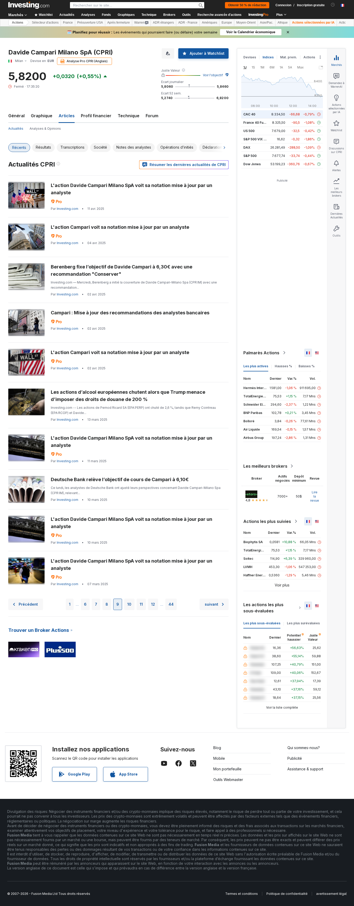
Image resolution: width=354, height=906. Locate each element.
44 (171, 604)
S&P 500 (250, 156)
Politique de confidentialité (287, 894)
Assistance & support (305, 769)
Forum (152, 115)
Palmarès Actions (261, 352)
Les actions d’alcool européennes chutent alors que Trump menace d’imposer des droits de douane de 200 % (128, 395)
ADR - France (187, 22)
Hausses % (283, 366)
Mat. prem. (288, 57)
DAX (246, 147)
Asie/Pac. (266, 22)
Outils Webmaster (228, 779)
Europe (227, 22)
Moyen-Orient (246, 22)
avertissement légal (331, 894)
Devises (249, 57)
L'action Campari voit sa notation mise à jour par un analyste (120, 227)
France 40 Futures (257, 123)
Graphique (41, 115)
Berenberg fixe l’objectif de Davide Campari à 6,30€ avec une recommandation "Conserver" (121, 270)
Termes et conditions (241, 894)
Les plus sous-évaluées (261, 623)
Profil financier (96, 115)
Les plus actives (255, 366)
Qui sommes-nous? (303, 747)
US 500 (248, 131)
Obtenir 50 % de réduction (247, 5)
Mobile (219, 758)
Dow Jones (252, 164)
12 (153, 604)
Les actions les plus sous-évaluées (263, 607)
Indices (268, 57)
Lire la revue (314, 496)
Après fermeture (118, 22)
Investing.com (67, 209)
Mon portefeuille (227, 769)
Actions (17, 22)
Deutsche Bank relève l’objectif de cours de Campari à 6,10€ (120, 479)
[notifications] (333, 4)
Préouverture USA (90, 22)
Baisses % (307, 366)
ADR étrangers (163, 22)
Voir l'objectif (213, 75)
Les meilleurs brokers (265, 466)
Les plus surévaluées (303, 623)
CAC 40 (249, 114)
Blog (217, 747)
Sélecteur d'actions (45, 22)
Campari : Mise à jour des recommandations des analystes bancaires (130, 312)
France (68, 22)
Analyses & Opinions (45, 128)
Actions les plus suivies (267, 521)
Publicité (294, 758)
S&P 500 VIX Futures (259, 139)
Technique (128, 115)
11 (141, 604)
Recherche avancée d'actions (219, 15)
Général (16, 115)
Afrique (283, 22)
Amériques (209, 22)
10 (129, 604)
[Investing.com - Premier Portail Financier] (28, 5)
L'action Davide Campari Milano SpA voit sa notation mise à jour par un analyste (131, 189)
